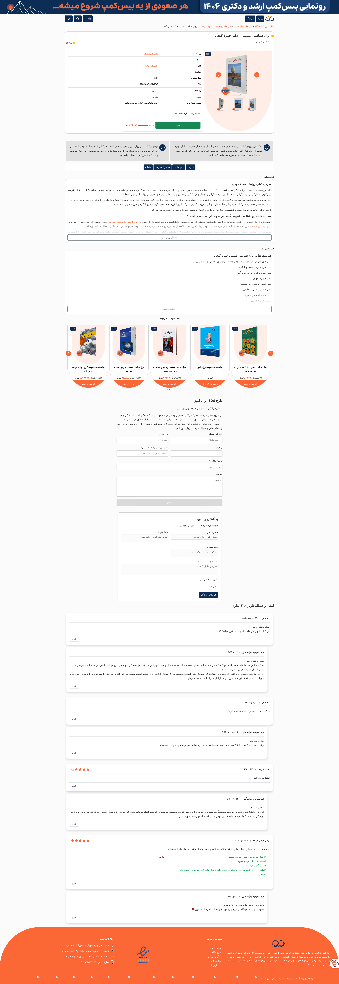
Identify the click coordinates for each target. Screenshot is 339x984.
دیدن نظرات (196, 113)
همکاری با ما (214, 965)
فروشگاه (259, 26)
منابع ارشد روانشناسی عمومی (123, 222)
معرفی (191, 167)
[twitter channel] (248, 979)
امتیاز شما (213, 586)
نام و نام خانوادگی (214, 434)
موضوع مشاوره (215, 461)
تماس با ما (216, 961)
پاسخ (74, 639)
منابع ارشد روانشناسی (260, 226)
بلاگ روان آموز (213, 956)
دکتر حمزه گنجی (151, 53)
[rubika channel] (49, 979)
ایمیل (219, 448)
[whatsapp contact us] (143, 979)
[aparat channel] (165, 979)
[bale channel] (102, 979)
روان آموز (269, 26)
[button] (218, 75)
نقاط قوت (163, 532)
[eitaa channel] (67, 979)
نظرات (148, 167)
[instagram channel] (227, 979)
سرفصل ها (179, 167)
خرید (178, 125)
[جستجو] (78, 18)
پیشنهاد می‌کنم (207, 579)
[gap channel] (31, 979)
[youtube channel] (120, 979)
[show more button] (169, 237)
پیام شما (219, 474)
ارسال (169, 502)
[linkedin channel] (184, 979)
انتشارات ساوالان (150, 66)
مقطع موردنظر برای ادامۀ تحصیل (154, 448)
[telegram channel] (205, 979)
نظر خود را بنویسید (208, 561)
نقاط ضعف (212, 547)
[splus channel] (84, 979)
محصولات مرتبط (162, 167)
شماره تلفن (163, 434)
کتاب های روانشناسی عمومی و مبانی (215, 26)
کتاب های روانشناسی (243, 26)
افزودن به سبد (250, 384)
